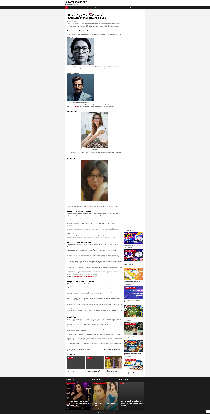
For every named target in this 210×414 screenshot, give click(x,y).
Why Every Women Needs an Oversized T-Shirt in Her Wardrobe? (84, 276)
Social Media (109, 7)
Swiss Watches (71, 370)
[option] (78, 396)
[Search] (143, 7)
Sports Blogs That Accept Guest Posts (132, 318)
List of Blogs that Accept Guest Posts (132, 372)
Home (70, 7)
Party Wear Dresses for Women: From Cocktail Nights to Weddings (113, 371)
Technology (93, 7)
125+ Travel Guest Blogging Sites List (131, 336)
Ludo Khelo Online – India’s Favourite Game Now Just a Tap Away (131, 403)
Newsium (108, 412)
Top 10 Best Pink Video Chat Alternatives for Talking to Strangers (105, 403)
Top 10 (95, 383)
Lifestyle (87, 7)
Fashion (91, 13)
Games (122, 383)
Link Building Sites (129, 7)
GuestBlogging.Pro (76, 2)
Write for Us (138, 7)
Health (81, 7)
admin (69, 21)
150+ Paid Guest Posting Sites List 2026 (132, 245)
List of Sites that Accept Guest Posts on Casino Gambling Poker (132, 264)
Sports (116, 7)
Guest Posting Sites (130, 233)
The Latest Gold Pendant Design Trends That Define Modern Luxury (94, 371)
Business (75, 7)
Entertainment (102, 7)
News (122, 7)
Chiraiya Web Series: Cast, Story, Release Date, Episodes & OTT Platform (78, 403)
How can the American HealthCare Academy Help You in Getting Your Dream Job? (80, 349)
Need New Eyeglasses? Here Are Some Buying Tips (112, 348)
